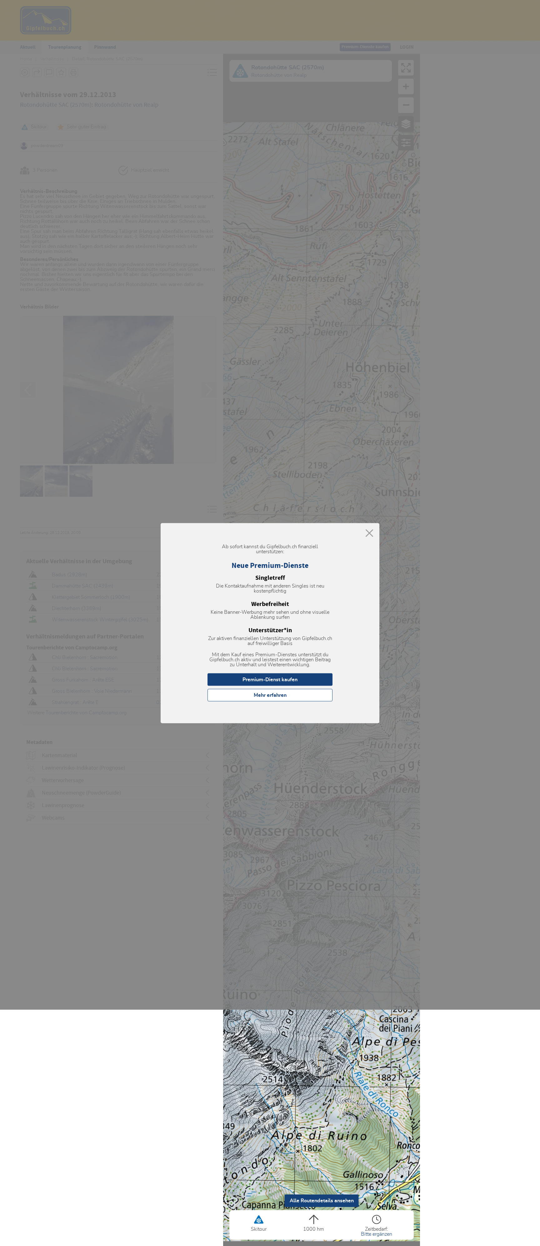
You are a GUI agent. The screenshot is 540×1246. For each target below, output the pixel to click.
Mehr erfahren (270, 694)
